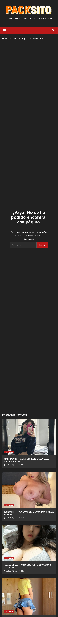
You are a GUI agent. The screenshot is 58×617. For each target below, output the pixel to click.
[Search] (53, 30)
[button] (4, 30)
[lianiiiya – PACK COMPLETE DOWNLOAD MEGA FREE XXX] (29, 596)
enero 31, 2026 (19, 465)
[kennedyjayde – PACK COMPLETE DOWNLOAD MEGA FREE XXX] (29, 437)
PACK (11, 452)
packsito (8, 465)
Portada (5, 38)
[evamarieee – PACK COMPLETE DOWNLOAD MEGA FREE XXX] (29, 490)
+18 (6, 452)
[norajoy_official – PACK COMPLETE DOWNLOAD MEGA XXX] (29, 543)
